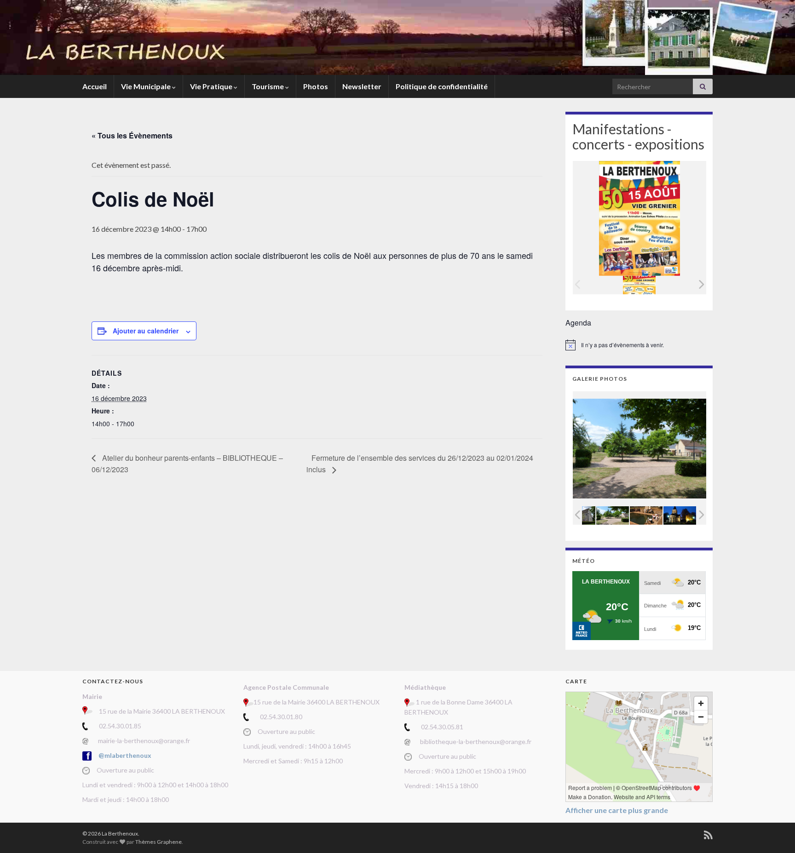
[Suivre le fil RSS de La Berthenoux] (708, 833)
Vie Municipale (146, 86)
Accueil (94, 86)
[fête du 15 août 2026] (639, 285)
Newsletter (361, 86)
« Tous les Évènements (132, 135)
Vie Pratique (212, 86)
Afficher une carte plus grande (616, 810)
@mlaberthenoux (124, 755)
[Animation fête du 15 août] (646, 515)
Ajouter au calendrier (146, 330)
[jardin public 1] (612, 515)
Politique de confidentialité (442, 86)
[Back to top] (774, 832)
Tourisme (268, 86)
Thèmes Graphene (158, 841)
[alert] (639, 344)
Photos (315, 86)
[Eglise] (679, 515)
